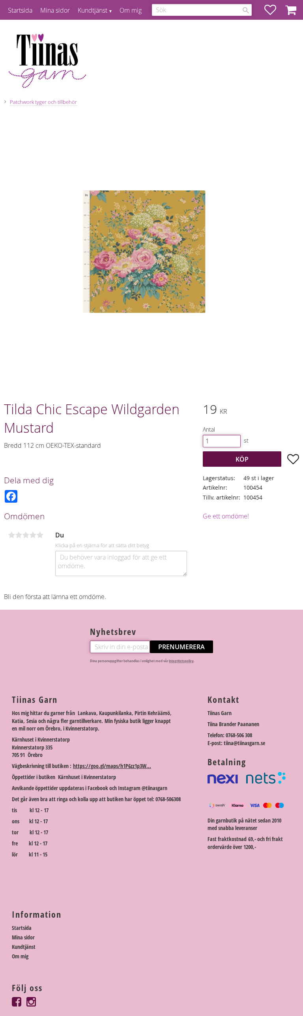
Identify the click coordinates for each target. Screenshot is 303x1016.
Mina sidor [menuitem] (55, 10)
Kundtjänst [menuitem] (92, 10)
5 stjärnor (39, 535)
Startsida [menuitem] (20, 10)
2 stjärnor (18, 535)
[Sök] (246, 10)
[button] (274, 10)
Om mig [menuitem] (131, 10)
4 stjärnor (32, 535)
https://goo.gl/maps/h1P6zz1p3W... (112, 766)
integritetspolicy (181, 660)
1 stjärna (11, 535)
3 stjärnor (25, 535)
